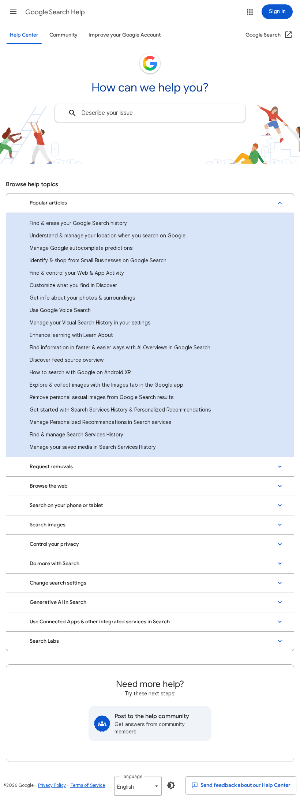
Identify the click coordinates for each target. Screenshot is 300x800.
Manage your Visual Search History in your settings (90, 322)
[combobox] (150, 113)
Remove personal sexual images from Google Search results (101, 397)
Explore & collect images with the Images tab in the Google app (106, 385)
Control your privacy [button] (54, 544)
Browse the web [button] (49, 486)
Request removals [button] (51, 466)
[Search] (72, 113)
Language (131, 776)
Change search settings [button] (58, 583)
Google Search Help (55, 12)
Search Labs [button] (44, 641)
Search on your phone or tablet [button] (66, 505)
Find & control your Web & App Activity (77, 273)
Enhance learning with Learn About (71, 335)
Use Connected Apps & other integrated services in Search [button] (100, 622)
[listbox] (138, 786)
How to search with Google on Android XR (80, 372)
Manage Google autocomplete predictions (81, 248)
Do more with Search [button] (54, 563)
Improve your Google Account (125, 35)
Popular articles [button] (48, 203)
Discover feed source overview (67, 360)
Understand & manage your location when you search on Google (107, 235)
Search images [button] (47, 525)
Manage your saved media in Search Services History (93, 447)
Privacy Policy (52, 785)
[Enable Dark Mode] (171, 785)
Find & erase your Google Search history (78, 223)
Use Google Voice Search (60, 310)
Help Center (24, 35)
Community (63, 35)
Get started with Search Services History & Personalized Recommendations (120, 409)
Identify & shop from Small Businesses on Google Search (98, 260)
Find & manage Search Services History (76, 434)
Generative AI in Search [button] (58, 602)
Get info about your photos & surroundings (82, 297)
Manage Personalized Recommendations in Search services (100, 422)
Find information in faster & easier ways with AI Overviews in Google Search (120, 347)
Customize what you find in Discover (73, 285)
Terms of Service (87, 785)
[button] (13, 11)
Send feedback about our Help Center (244, 785)
